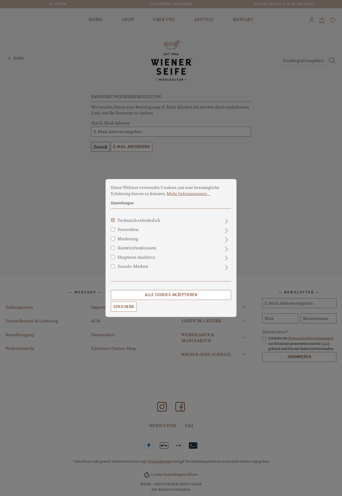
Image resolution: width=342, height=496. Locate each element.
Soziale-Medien (133, 266)
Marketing (128, 239)
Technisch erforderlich (139, 220)
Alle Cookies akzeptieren (171, 294)
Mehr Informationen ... (188, 193)
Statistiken (128, 229)
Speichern (123, 306)
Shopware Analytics (136, 257)
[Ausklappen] (226, 221)
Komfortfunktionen (137, 248)
